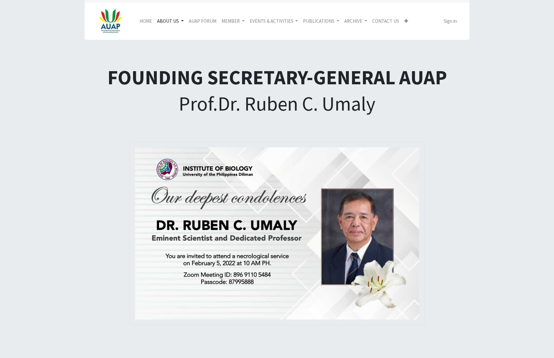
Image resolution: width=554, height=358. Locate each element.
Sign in (450, 21)
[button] (406, 21)
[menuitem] (146, 21)
